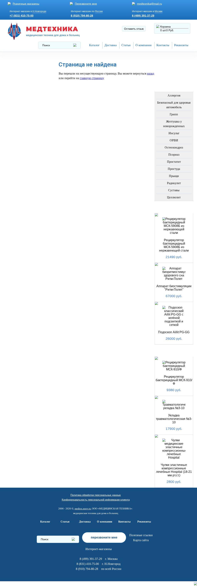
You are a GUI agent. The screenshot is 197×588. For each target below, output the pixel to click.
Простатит (174, 161)
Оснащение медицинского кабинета (21, 77)
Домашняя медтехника (19, 103)
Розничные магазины (26, 3)
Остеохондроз (174, 147)
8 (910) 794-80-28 (82, 15)
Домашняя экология (26, 216)
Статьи (126, 45)
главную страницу (92, 78)
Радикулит (174, 183)
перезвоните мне (104, 537)
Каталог (94, 45)
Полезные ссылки (141, 535)
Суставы (173, 190)
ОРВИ (174, 140)
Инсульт (174, 133)
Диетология (19, 122)
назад (150, 73)
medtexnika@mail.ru (149, 3)
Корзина (165, 26)
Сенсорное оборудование (21, 236)
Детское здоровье (24, 150)
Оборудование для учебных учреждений (27, 257)
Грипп (174, 114)
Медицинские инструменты (20, 182)
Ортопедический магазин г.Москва (23, 269)
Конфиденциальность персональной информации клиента (96, 499)
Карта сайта (141, 540)
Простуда (174, 168)
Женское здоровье (25, 141)
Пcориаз (173, 154)
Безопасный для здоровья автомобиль (173, 105)
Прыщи (174, 176)
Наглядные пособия (26, 247)
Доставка (110, 45)
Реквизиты (181, 45)
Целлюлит (174, 197)
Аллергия (174, 95)
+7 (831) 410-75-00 (21, 15)
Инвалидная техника (26, 159)
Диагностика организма (20, 170)
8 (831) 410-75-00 (88, 563)
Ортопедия (18, 113)
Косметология (21, 132)
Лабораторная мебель (21, 194)
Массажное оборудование (21, 206)
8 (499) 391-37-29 (143, 15)
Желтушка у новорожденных (174, 124)
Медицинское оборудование (21, 63)
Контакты (162, 45)
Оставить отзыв (134, 28)
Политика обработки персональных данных (95, 495)
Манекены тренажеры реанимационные (27, 91)
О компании (143, 45)
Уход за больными (24, 226)
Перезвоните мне (86, 3)
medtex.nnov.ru (83, 508)
